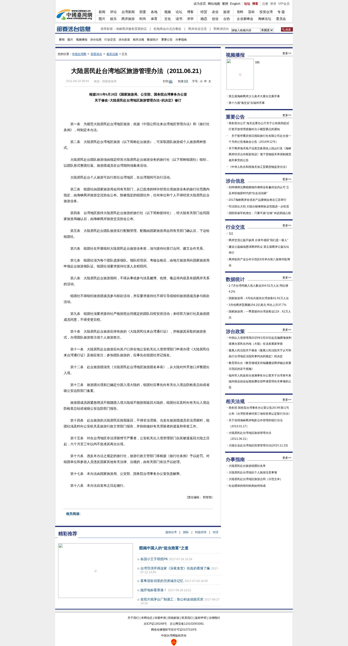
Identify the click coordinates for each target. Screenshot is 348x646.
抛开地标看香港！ (153, 590)
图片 (102, 19)
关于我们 (133, 617)
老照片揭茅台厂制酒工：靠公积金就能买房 (171, 599)
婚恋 (204, 19)
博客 (255, 3)
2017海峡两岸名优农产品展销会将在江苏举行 (257, 200)
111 (257, 62)
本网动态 (146, 617)
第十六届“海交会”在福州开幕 (247, 103)
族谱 (226, 12)
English (235, 3)
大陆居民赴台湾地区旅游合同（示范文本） (256, 479)
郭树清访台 (221, 29)
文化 (167, 19)
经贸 (204, 12)
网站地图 (214, 3)
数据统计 (152, 39)
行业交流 (110, 39)
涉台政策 (124, 39)
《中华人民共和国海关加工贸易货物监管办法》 (258, 167)
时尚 (142, 19)
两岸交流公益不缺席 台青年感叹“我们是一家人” (258, 240)
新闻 (102, 12)
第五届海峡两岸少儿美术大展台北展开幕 (254, 96)
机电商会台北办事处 (167, 29)
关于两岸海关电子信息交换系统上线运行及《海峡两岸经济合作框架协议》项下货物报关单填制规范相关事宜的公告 (260, 154)
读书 (179, 19)
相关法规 (138, 39)
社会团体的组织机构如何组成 (247, 485)
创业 (215, 19)
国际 (186, 532)
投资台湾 (266, 12)
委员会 (281, 19)
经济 (216, 532)
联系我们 (187, 617)
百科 (251, 12)
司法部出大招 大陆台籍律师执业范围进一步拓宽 (259, 206)
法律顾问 (214, 617)
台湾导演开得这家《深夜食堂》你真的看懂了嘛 (175, 568)
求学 (190, 19)
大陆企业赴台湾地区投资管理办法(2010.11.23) (258, 445)
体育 (154, 19)
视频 (167, 12)
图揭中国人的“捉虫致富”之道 (163, 548)
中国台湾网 (79, 54)
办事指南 (181, 39)
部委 (142, 12)
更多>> (286, 53)
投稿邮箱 (173, 617)
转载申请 (160, 617)
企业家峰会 (245, 19)
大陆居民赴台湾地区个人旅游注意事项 (253, 472)
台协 (226, 19)
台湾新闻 (128, 12)
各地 (154, 12)
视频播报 (81, 39)
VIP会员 (284, 3)
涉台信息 (96, 39)
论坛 (247, 3)
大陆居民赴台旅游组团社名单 (247, 465)
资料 (240, 12)
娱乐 (113, 19)
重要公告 (167, 39)
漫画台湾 (171, 532)
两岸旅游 (128, 19)
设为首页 (200, 3)
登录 (273, 3)
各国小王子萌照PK (154, 559)
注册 (265, 3)
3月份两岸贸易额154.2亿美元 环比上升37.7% (257, 305)
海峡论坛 (264, 19)
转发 (181, 81)
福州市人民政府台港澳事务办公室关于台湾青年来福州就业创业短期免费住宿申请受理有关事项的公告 (260, 381)
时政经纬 (200, 532)
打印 (166, 81)
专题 (281, 12)
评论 (113, 12)
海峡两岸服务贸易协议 (131, 29)
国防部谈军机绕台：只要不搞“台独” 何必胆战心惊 (260, 213)
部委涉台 (96, 54)
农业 (215, 12)
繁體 (225, 3)
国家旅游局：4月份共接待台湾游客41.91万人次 (259, 298)
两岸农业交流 (197, 29)
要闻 (62, 39)
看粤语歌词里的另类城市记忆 (161, 581)
